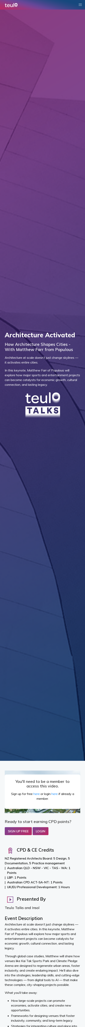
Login (40, 831)
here (36, 794)
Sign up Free (18, 831)
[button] (80, 5)
